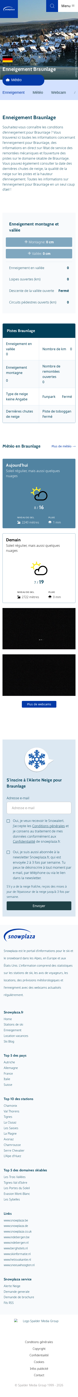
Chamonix (10, 1106)
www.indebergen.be (17, 1237)
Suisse (8, 1085)
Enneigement (12, 1030)
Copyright (39, 1349)
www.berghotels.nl (16, 1248)
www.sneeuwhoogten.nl (19, 1265)
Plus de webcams (39, 704)
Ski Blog (9, 1041)
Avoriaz (9, 1139)
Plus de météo (61, 446)
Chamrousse (12, 1145)
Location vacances (16, 1036)
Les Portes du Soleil (17, 1188)
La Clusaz (10, 1122)
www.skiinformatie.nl (17, 1254)
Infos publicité (39, 1369)
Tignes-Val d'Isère (15, 1183)
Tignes (8, 1117)
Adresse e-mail (18, 798)
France (8, 1073)
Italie (7, 1079)
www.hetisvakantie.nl (17, 1260)
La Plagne (10, 1133)
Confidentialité (24, 841)
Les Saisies (11, 1128)
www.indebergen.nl (16, 1243)
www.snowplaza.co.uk (18, 1231)
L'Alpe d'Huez (12, 1156)
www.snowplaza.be (16, 1220)
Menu (66, 6)
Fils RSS (9, 1303)
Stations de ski (13, 1024)
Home (8, 1019)
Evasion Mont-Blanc (17, 1194)
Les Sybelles (12, 1199)
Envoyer (39, 906)
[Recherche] (52, 6)
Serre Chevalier (14, 1150)
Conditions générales (48, 826)
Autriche (9, 1062)
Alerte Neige (12, 1286)
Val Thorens (11, 1111)
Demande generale (17, 1292)
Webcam (58, 92)
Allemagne (11, 1068)
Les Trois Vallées (15, 1177)
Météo (38, 92)
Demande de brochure (19, 1297)
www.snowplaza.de (16, 1226)
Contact (39, 1375)
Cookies (39, 1362)
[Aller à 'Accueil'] (9, 9)
